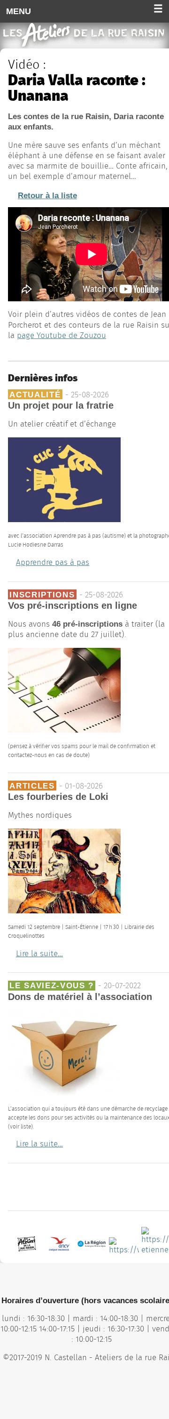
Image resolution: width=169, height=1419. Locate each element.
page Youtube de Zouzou (61, 335)
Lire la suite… (39, 954)
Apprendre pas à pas (52, 562)
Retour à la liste (47, 195)
